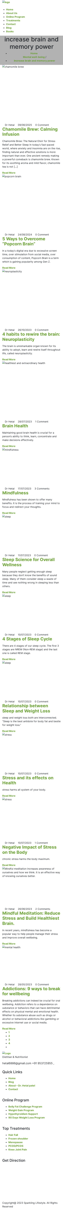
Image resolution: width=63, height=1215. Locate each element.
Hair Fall (13, 1134)
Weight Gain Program (21, 1110)
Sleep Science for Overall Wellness (28, 562)
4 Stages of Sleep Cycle (27, 638)
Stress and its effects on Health (27, 780)
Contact (11, 24)
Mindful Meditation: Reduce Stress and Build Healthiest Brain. (31, 918)
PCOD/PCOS (15, 1145)
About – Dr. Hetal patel (21, 1085)
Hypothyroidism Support (23, 1113)
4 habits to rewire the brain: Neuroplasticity (31, 337)
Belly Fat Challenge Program (25, 1106)
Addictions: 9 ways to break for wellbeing (31, 991)
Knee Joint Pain (17, 1149)
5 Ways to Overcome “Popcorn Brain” (23, 241)
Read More (8, 172)
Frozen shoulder (18, 1138)
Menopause (15, 1142)
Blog (8, 27)
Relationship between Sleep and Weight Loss (26, 708)
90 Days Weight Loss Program (26, 1117)
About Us (11, 13)
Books (10, 31)
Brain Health (15, 425)
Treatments (13, 20)
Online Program (15, 16)
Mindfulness (15, 492)
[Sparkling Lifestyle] (6, 1)
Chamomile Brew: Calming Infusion (30, 132)
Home (9, 9)
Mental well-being (34, 56)
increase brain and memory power (34, 60)
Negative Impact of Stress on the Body (29, 849)
